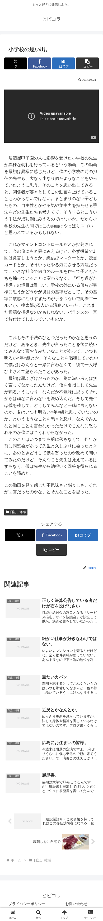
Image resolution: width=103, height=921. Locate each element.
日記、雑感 (18, 512)
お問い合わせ (76, 904)
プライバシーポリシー (26, 904)
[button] (87, 63)
